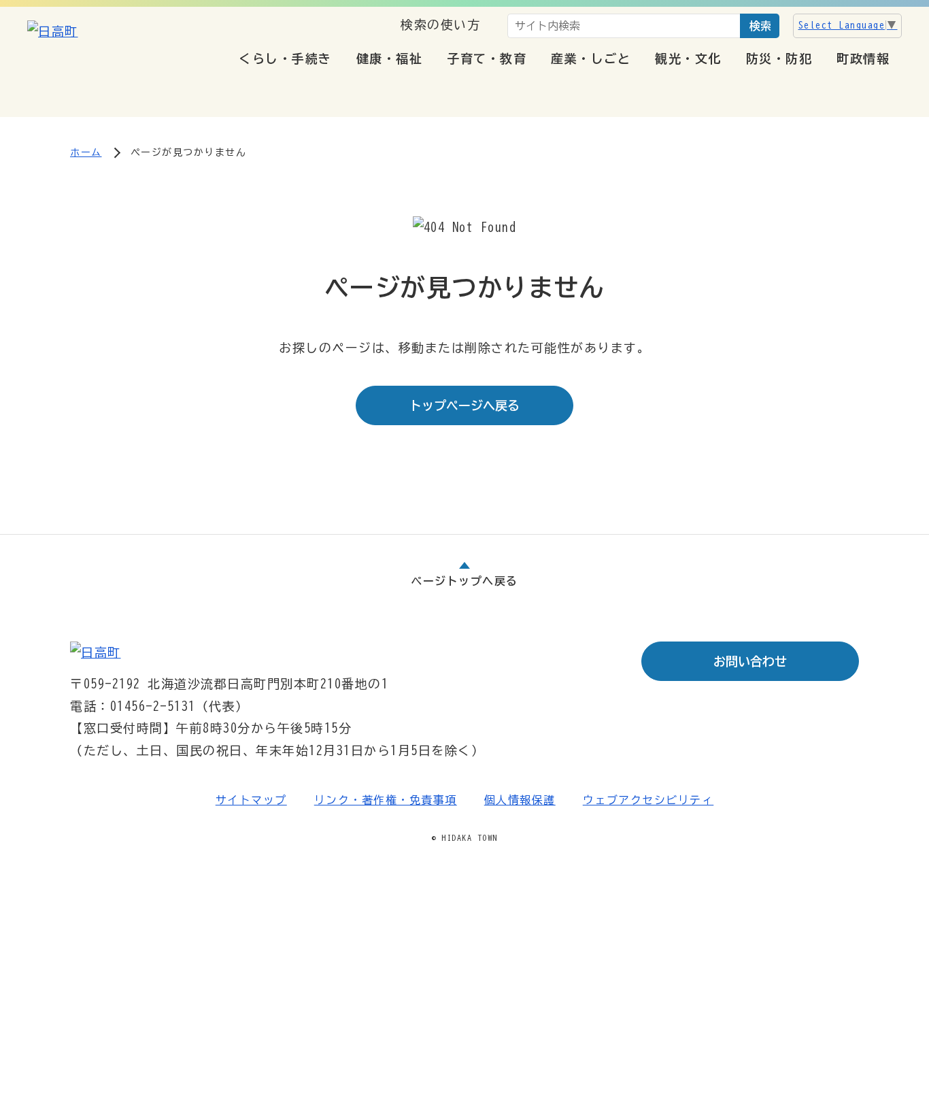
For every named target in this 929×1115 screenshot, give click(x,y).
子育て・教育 (486, 58)
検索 (760, 25)
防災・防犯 (779, 58)
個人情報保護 (520, 800)
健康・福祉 (389, 58)
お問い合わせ (750, 661)
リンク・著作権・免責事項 (385, 800)
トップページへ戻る (464, 405)
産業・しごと (590, 58)
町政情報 (863, 58)
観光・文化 (688, 58)
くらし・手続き (285, 58)
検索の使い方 (440, 24)
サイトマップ (251, 800)
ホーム (86, 152)
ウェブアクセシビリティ (648, 800)
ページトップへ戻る (464, 581)
